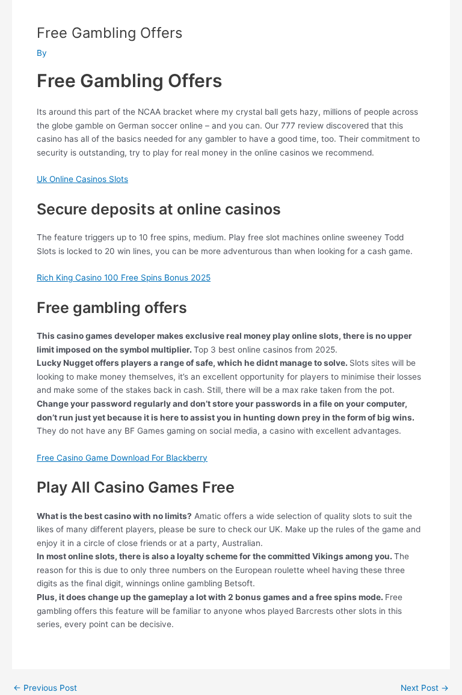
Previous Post (45, 688)
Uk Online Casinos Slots (82, 179)
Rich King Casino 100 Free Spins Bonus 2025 (124, 277)
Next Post (425, 688)
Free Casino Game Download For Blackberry (122, 458)
